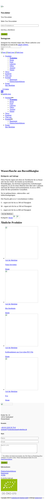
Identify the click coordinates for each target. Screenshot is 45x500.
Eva (6, 396)
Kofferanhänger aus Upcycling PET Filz (19, 352)
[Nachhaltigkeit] (18, 218)
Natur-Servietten (11, 265)
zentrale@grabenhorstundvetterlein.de (14, 429)
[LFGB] (14, 218)
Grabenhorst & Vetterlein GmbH (19, 498)
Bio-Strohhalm (10, 308)
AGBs (3, 475)
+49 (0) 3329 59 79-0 (8, 427)
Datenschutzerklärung (6, 459)
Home (11, 218)
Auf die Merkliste (7, 214)
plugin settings (23, 45)
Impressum (4, 473)
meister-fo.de (38, 498)
